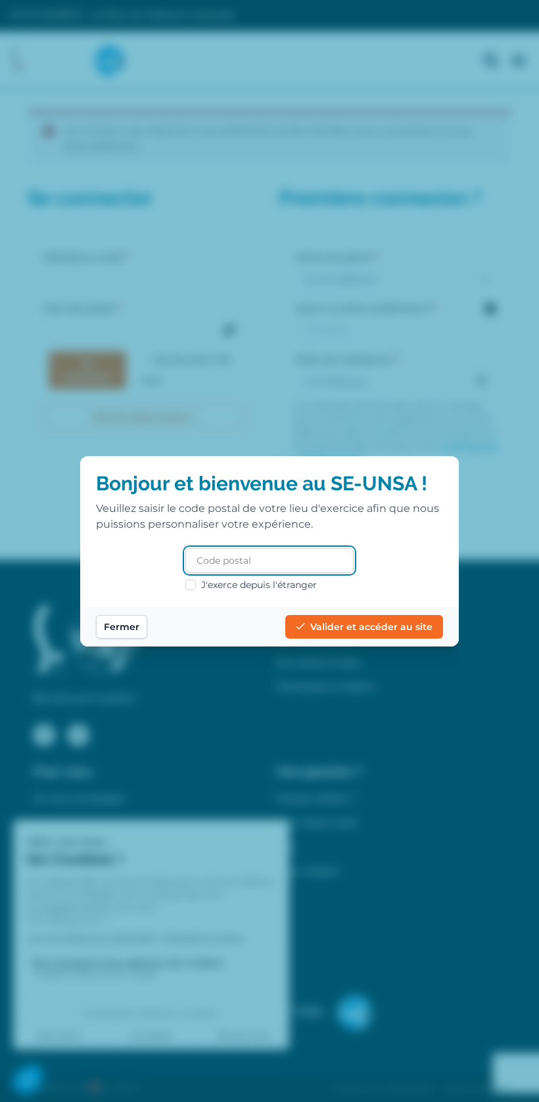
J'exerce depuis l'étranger (259, 585)
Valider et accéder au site (371, 627)
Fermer (121, 627)
